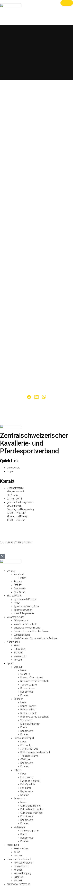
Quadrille (25, 674)
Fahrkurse (25, 788)
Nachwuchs (13, 642)
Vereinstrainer (21, 848)
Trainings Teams (29, 755)
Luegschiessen (22, 634)
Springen (18, 699)
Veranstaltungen (15, 617)
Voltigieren (19, 827)
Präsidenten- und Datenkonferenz (31, 631)
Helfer (17, 602)
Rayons (18, 581)
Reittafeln (18, 877)
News (17, 645)
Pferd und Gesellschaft (19, 859)
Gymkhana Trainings (31, 812)
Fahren (17, 770)
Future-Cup (19, 649)
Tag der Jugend (28, 684)
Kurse (23, 727)
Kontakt (18, 659)
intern (23, 577)
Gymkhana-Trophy (30, 805)
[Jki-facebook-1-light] (4, 529)
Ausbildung (13, 844)
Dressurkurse (27, 688)
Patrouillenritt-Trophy (31, 809)
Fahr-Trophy (27, 777)
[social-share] (29, 397)
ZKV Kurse (19, 592)
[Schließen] (66, 3)
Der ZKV (11, 570)
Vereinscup (26, 720)
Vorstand (19, 574)
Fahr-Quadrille (27, 784)
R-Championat (28, 713)
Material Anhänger (30, 723)
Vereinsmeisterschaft (25, 624)
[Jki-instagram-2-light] (1, 529)
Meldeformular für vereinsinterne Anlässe (35, 638)
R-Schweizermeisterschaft (34, 681)
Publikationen (21, 866)
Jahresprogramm (29, 830)
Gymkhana (19, 798)
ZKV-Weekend (21, 620)
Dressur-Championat (31, 677)
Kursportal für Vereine (18, 884)
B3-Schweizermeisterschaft (35, 752)
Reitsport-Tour (28, 709)
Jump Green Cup (29, 748)
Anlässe (18, 869)
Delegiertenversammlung (27, 627)
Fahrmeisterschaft (30, 780)
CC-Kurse (25, 759)
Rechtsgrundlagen (23, 862)
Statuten (18, 585)
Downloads (20, 588)
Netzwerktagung (22, 873)
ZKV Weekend (14, 595)
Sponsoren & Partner (25, 599)
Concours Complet (24, 738)
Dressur (18, 666)
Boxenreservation (23, 610)
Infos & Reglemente (24, 613)
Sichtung (18, 652)
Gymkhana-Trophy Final (26, 606)
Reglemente (20, 656)
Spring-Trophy (28, 706)
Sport (10, 663)
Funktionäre (26, 816)
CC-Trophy (26, 745)
